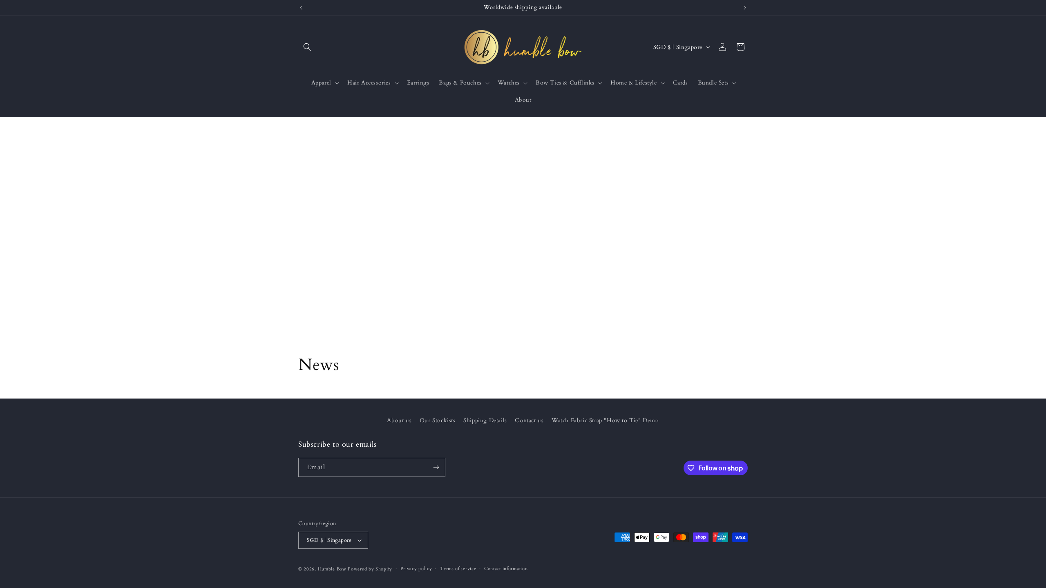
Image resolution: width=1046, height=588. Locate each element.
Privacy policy (416, 569)
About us (399, 420)
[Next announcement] (745, 8)
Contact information (505, 569)
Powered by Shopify (370, 569)
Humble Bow (332, 569)
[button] (307, 47)
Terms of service (458, 569)
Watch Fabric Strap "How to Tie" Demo (605, 420)
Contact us (529, 420)
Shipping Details (485, 420)
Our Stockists (438, 420)
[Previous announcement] (301, 8)
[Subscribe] (436, 467)
